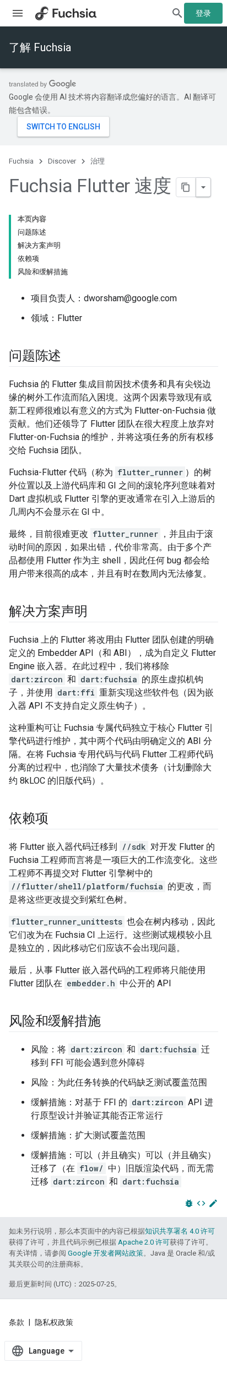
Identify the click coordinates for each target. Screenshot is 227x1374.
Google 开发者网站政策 (105, 1253)
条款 (16, 1322)
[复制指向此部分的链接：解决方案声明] (99, 612)
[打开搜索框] (177, 13)
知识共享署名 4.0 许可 (180, 1231)
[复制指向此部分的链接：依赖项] (59, 819)
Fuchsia (21, 161)
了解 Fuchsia (40, 47)
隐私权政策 (54, 1322)
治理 (97, 161)
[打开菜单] (18, 13)
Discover (62, 161)
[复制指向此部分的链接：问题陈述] (72, 356)
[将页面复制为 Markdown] (186, 187)
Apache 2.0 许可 (144, 1242)
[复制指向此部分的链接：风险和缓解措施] (111, 1022)
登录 (203, 13)
